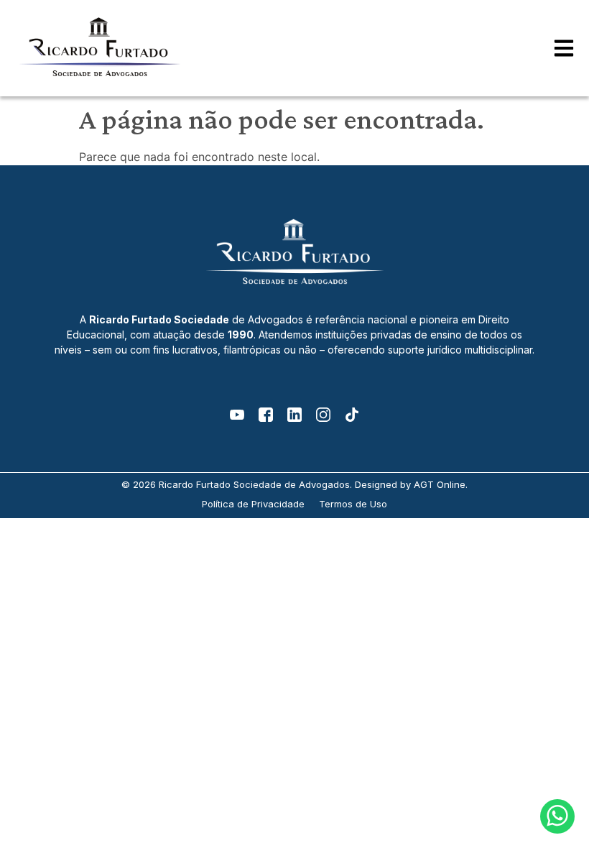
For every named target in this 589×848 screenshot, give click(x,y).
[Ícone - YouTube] (237, 414)
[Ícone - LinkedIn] (294, 414)
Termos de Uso (353, 504)
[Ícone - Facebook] (266, 414)
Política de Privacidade (253, 504)
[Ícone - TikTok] (352, 414)
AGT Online (439, 484)
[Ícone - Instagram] (323, 414)
